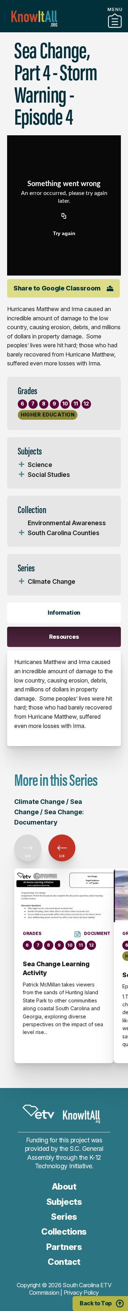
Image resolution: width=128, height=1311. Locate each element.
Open (21, 465)
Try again (64, 233)
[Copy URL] (64, 216)
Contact (64, 1262)
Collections (64, 29)
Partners (64, 1247)
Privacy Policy (81, 1292)
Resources (64, 636)
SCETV (38, 1112)
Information (64, 612)
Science (40, 464)
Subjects (64, 1202)
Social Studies (49, 474)
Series (64, 1217)
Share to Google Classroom (57, 288)
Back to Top (96, 1303)
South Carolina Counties (64, 533)
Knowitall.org (34, 19)
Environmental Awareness (67, 523)
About (64, 1186)
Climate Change (51, 581)
